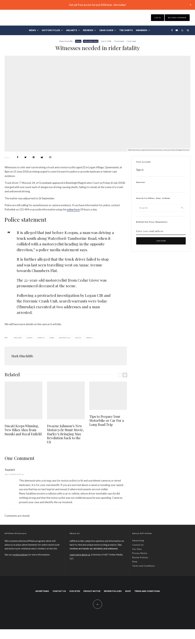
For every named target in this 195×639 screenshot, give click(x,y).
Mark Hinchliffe (66, 41)
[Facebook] (172, 30)
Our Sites (137, 549)
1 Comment (119, 41)
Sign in (140, 169)
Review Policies (140, 557)
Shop (134, 561)
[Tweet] (25, 157)
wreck (89, 338)
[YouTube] (176, 30)
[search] (182, 207)
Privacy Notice (139, 553)
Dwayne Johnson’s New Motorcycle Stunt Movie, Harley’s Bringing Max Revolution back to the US (65, 434)
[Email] (50, 157)
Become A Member (177, 18)
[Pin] (34, 157)
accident (18, 338)
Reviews (88, 30)
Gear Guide (106, 30)
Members (141, 30)
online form (73, 209)
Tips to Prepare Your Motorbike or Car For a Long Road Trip (106, 420)
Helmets (71, 30)
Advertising (138, 540)
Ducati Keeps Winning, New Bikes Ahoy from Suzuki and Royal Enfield (23, 430)
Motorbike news (91, 41)
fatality (41, 338)
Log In (157, 18)
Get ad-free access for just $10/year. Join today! (97, 4)
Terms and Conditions (143, 566)
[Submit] (42, 157)
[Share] (17, 157)
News (32, 30)
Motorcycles (51, 30)
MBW (52, 338)
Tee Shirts (126, 30)
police (78, 338)
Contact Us (138, 545)
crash (30, 338)
